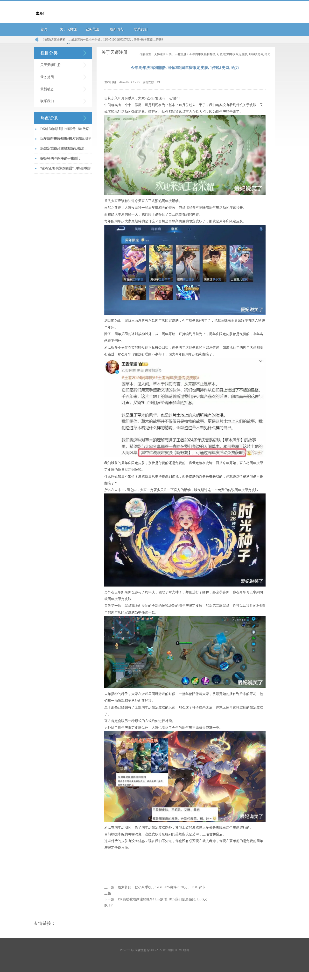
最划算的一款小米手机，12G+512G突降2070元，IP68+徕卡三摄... (86, 39)
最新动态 (116, 29)
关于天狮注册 (50, 65)
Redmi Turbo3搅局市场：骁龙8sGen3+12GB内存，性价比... (62, 150)
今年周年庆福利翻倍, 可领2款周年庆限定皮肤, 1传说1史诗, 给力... (65, 140)
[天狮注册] (40, 18)
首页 (44, 29)
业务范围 (92, 29)
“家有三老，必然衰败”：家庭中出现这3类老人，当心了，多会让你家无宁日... (65, 170)
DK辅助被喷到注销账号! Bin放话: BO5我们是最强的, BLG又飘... (65, 130)
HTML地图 (182, 950)
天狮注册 (160, 54)
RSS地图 (168, 950)
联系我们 (140, 29)
